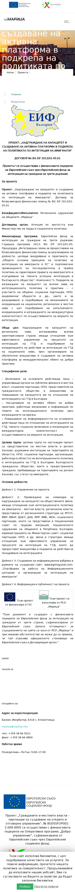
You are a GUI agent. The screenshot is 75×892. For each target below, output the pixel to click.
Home (10, 72)
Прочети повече (46, 886)
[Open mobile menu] (67, 21)
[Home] (14, 20)
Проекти (22, 72)
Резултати (18, 101)
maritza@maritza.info (15, 726)
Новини (16, 94)
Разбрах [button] (25, 886)
